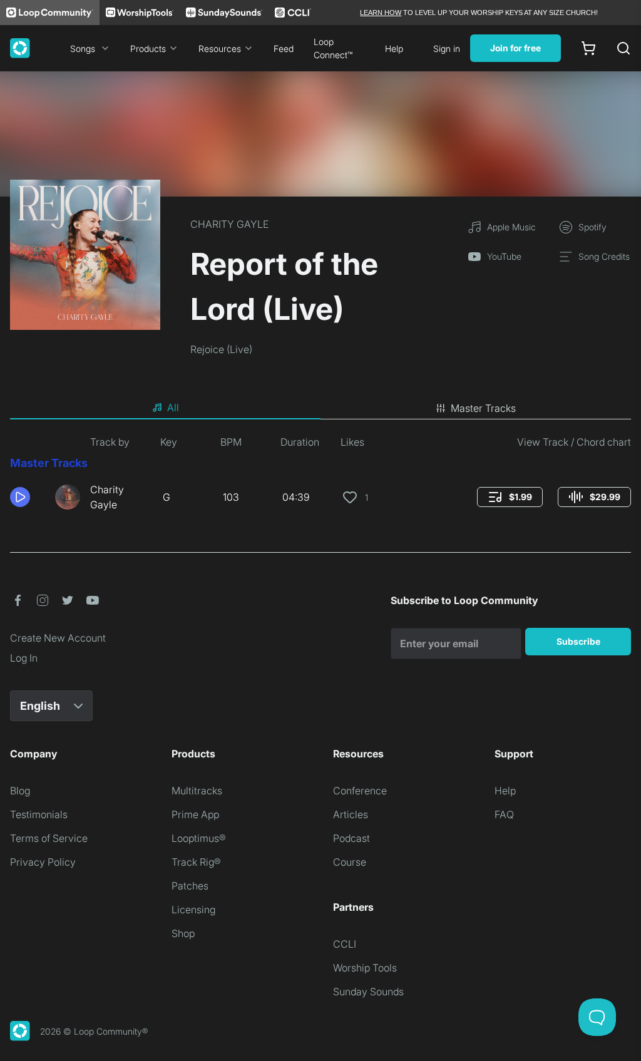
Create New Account (58, 638)
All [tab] (173, 407)
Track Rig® (196, 862)
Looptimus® (199, 838)
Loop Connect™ (333, 48)
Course (349, 862)
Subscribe (578, 641)
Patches (190, 885)
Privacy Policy (43, 862)
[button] (27, 497)
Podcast (351, 838)
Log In (24, 658)
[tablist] (320, 408)
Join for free (515, 48)
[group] (510, 497)
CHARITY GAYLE (229, 224)
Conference (360, 790)
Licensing (193, 909)
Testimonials (39, 814)
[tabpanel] (320, 478)
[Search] (623, 48)
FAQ (504, 814)
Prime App (195, 814)
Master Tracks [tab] (483, 408)
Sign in (446, 48)
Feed (284, 48)
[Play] (20, 497)
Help (394, 48)
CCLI (344, 944)
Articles (350, 814)
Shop (183, 933)
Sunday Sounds (368, 991)
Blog (20, 790)
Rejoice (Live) (221, 349)
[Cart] (588, 48)
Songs (82, 48)
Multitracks (197, 790)
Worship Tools (365, 967)
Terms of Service (49, 838)
